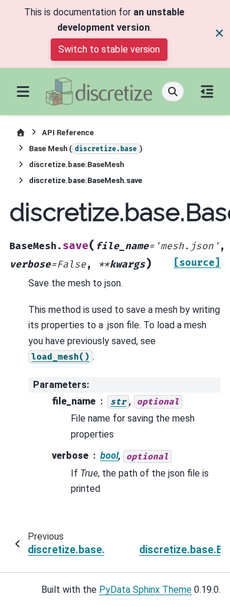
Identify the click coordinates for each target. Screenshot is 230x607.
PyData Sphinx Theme (145, 589)
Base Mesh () (86, 148)
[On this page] (207, 91)
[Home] (20, 132)
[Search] (173, 91)
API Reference (68, 132)
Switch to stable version (109, 49)
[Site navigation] (23, 91)
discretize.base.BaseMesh (76, 164)
